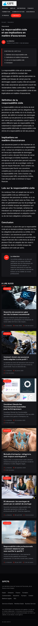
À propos (5, 15)
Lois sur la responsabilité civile (15, 60)
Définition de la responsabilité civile (16, 54)
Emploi (12, 8)
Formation (6, 11)
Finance (31, 8)
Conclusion (9, 62)
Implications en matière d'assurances (17, 57)
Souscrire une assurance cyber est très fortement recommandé (16, 313)
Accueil (5, 8)
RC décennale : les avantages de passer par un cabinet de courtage (17, 502)
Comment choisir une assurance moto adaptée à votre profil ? (16, 358)
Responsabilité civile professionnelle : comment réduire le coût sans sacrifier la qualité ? (18, 548)
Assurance (30, 11)
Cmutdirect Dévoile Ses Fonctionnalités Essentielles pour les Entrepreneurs (15, 406)
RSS (15, 598)
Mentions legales (7, 598)
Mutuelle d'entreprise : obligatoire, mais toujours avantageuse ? (17, 455)
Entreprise (21, 8)
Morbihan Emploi (19, 603)
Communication (18, 11)
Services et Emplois (7, 603)
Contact (16, 15)
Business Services (30, 603)
